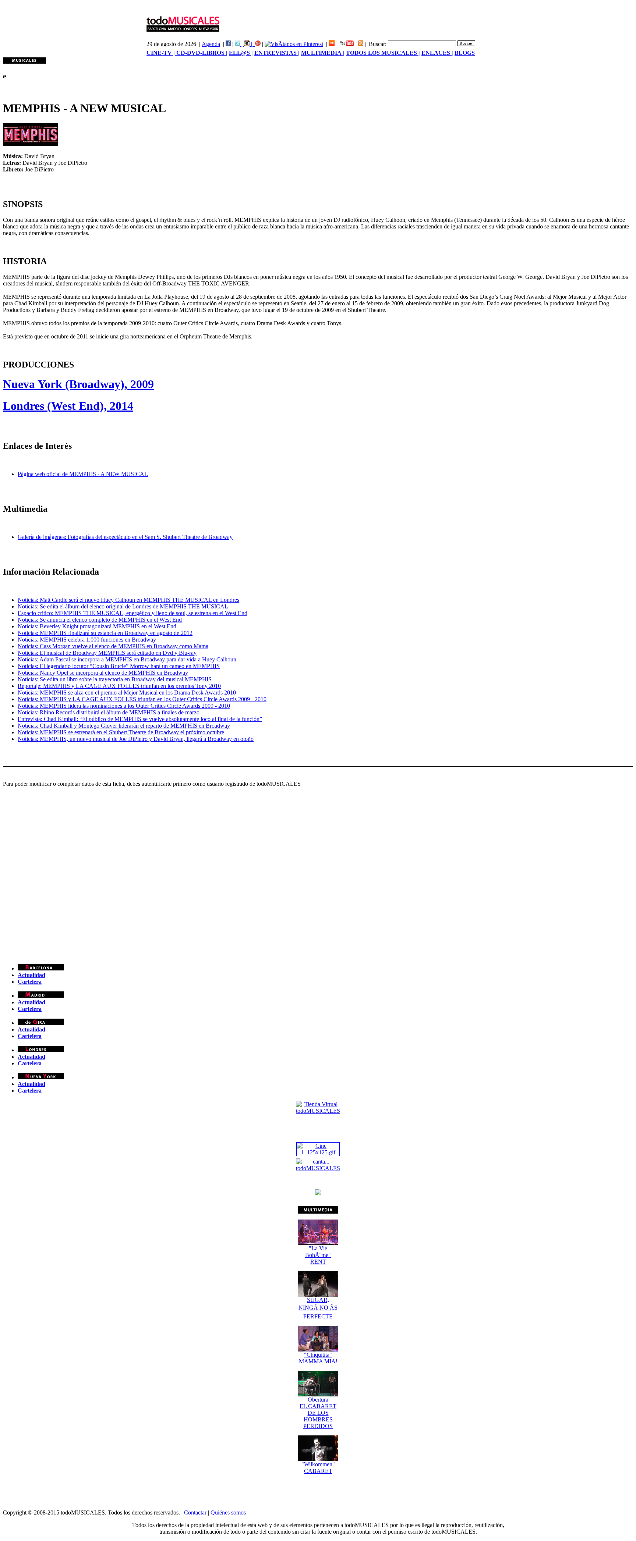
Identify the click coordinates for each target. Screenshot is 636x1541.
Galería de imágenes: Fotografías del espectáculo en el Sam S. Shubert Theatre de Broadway (125, 537)
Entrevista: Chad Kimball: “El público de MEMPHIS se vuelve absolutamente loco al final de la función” (140, 719)
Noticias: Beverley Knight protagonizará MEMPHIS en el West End (97, 626)
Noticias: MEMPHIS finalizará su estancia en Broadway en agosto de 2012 (105, 633)
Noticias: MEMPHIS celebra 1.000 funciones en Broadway (87, 639)
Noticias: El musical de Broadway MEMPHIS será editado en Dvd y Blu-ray (107, 653)
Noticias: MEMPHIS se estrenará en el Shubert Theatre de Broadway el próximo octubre (121, 732)
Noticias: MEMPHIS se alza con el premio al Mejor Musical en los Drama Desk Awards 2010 (127, 692)
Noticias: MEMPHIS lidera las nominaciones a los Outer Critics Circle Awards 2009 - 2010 (124, 706)
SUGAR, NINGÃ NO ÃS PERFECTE (318, 1308)
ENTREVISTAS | (277, 53)
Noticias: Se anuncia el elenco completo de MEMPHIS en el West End (100, 620)
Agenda (211, 44)
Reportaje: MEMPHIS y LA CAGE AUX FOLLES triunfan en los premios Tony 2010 (119, 686)
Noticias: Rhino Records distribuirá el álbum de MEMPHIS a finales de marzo (108, 712)
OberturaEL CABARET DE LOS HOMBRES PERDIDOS (318, 1412)
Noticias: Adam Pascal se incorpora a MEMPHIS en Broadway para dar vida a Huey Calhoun (127, 659)
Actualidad (31, 975)
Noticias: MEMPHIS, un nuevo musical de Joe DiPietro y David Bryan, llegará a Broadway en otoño (136, 739)
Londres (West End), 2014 (68, 405)
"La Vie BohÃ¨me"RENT (318, 1255)
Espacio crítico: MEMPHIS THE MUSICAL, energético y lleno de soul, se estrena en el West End (132, 613)
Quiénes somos (228, 1512)
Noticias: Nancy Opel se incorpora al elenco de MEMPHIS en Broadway (103, 673)
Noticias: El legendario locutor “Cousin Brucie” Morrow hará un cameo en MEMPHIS (119, 666)
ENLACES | (437, 53)
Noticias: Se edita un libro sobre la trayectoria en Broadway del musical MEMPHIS (115, 679)
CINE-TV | (161, 53)
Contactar (195, 1512)
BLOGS (465, 53)
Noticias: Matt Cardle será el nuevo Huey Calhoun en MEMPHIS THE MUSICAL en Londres (128, 600)
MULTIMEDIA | (322, 53)
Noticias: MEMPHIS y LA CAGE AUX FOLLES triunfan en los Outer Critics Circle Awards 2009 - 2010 (142, 699)
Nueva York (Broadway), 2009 (78, 384)
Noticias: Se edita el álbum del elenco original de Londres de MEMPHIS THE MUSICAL (123, 606)
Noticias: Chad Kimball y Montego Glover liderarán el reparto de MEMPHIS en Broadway (124, 725)
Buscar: (377, 44)
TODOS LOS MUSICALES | (383, 53)
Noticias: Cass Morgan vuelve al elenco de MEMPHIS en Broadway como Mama (113, 646)
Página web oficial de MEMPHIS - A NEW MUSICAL (83, 474)
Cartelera (30, 982)
